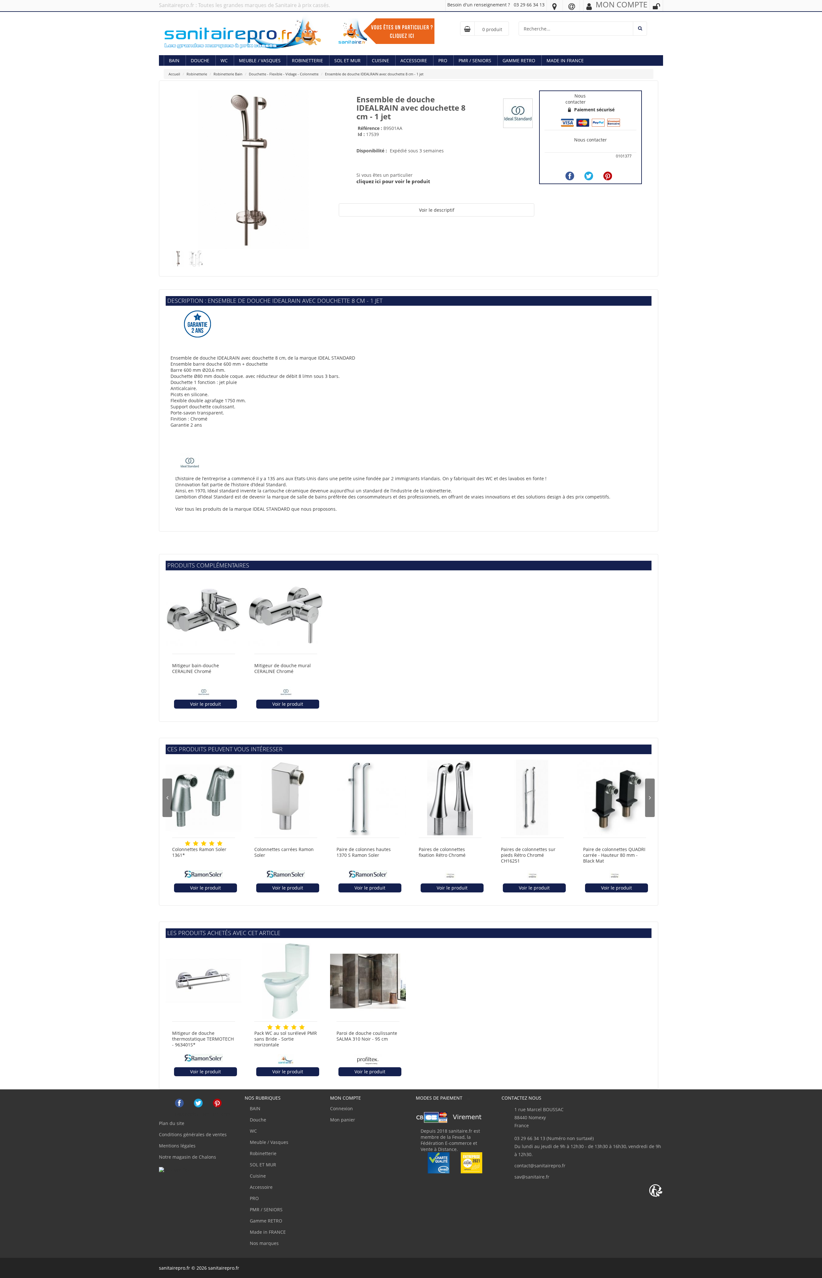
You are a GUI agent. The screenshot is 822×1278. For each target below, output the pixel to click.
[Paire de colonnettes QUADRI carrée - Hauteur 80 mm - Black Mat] (614, 797)
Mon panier (342, 1120)
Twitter (198, 1103)
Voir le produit (205, 704)
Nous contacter (590, 140)
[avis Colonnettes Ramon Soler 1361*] (187, 843)
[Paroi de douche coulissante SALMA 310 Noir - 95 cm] (368, 981)
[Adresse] (554, 6)
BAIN (174, 60)
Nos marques (264, 1243)
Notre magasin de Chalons (187, 1157)
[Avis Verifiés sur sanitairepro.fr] (174, 1169)
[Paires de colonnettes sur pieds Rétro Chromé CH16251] (532, 797)
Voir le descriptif (436, 210)
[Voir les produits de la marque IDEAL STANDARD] (518, 113)
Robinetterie (307, 60)
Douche (200, 60)
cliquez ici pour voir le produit (393, 181)
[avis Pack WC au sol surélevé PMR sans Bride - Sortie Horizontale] (270, 1027)
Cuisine (380, 60)
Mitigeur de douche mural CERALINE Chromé (282, 668)
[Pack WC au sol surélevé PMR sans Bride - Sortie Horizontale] (286, 981)
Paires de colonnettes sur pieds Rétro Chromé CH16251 (528, 855)
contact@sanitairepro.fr (539, 1166)
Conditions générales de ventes (193, 1134)
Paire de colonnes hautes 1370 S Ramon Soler (364, 852)
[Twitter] (588, 176)
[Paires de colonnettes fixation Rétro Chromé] (450, 797)
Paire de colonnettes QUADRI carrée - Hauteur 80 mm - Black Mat (614, 855)
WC (224, 60)
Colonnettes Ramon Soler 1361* (199, 852)
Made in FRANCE (565, 60)
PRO (442, 60)
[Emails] (571, 6)
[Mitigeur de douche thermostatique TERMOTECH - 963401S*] (203, 981)
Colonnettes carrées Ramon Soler (284, 852)
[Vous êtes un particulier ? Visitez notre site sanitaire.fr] (386, 31)
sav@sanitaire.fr (531, 1177)
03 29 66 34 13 (529, 5)
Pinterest (217, 1103)
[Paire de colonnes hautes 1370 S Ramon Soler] (368, 797)
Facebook (179, 1103)
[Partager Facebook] (569, 176)
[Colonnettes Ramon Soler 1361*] (203, 797)
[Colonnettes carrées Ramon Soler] (286, 797)
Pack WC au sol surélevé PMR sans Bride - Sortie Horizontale (285, 1039)
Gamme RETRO (519, 60)
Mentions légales (177, 1146)
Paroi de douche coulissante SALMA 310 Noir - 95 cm (367, 1036)
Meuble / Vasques (260, 60)
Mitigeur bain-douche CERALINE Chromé (195, 668)
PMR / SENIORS (475, 60)
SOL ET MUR (347, 60)
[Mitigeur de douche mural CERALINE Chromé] (286, 614)
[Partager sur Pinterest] (607, 176)
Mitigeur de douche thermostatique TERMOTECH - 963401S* (203, 1039)
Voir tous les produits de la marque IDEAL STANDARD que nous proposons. (256, 509)
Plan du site (171, 1123)
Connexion (341, 1108)
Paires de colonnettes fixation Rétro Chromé (442, 852)
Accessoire (413, 60)
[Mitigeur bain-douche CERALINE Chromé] (203, 614)
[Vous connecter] (656, 6)
